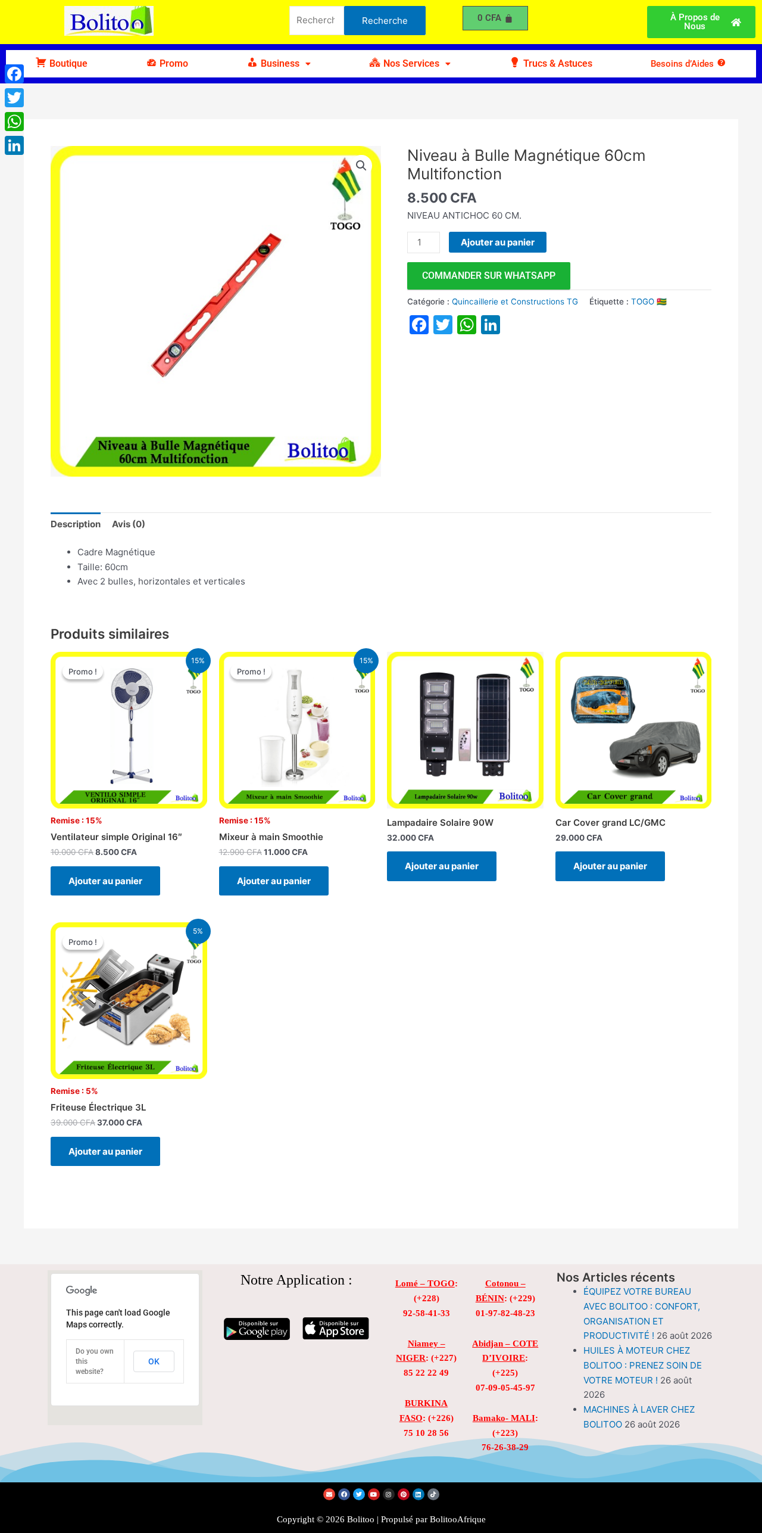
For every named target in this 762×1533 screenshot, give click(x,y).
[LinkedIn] (14, 145)
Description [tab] (76, 524)
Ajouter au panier (498, 242)
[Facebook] (14, 74)
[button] (278, 63)
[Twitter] (14, 98)
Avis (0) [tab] (128, 524)
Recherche (385, 20)
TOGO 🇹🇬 (649, 301)
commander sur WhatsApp (488, 275)
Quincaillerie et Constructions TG (515, 301)
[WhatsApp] (14, 121)
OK (154, 1361)
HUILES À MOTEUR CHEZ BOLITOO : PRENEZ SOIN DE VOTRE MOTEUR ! (642, 1365)
